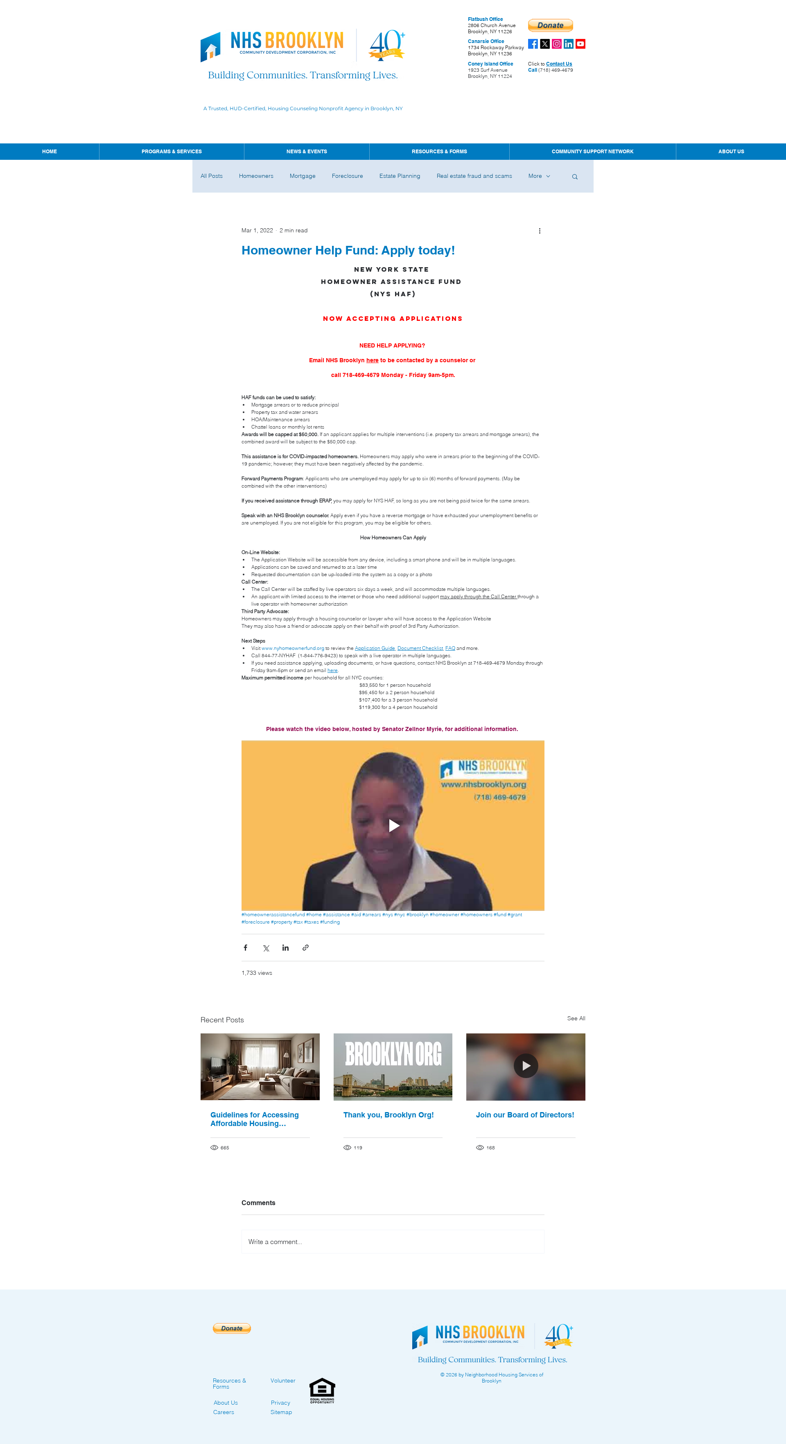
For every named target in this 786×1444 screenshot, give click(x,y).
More (535, 175)
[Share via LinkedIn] (285, 947)
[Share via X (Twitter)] (265, 947)
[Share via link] (305, 947)
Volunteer (283, 1380)
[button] (306, 151)
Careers (223, 1412)
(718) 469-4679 (555, 70)
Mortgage (303, 175)
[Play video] (393, 825)
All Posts (212, 175)
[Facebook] (533, 44)
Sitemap (281, 1412)
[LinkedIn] (569, 44)
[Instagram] (557, 44)
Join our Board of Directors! (525, 1114)
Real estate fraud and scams (474, 175)
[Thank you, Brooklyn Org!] (393, 1067)
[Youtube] (580, 44)
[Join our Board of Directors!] (525, 1066)
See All (576, 1018)
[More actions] (539, 230)
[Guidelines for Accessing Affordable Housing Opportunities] (260, 1066)
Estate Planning (399, 175)
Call (532, 70)
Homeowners (256, 175)
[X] (545, 44)
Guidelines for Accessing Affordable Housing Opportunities (254, 1119)
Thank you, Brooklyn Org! (388, 1114)
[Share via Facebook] (245, 947)
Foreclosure (347, 175)
